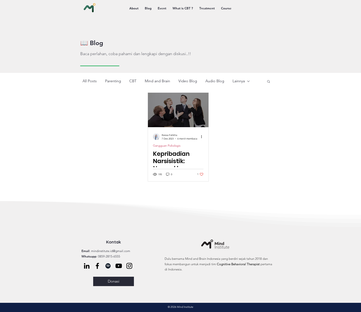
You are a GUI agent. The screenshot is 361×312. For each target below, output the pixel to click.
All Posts (90, 81)
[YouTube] (119, 266)
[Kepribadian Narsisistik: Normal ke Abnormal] (178, 110)
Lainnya (239, 81)
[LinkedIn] (87, 266)
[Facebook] (97, 266)
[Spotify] (108, 266)
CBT (132, 81)
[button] (269, 82)
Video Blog (187, 81)
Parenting (113, 81)
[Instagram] (129, 266)
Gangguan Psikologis (166, 145)
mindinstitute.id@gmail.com (110, 251)
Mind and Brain (157, 81)
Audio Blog (214, 81)
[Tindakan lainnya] (202, 136)
